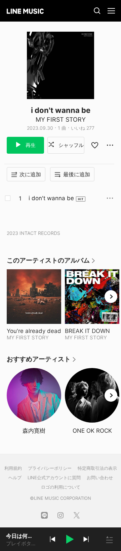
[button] (69, 540)
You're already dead (34, 331)
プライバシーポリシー (50, 468)
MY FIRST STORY (61, 119)
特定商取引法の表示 (97, 468)
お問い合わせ (100, 477)
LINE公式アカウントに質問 (54, 477)
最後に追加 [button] (76, 174)
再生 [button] (30, 145)
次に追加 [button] (30, 174)
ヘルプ (15, 477)
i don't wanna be (51, 198)
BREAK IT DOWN (92, 331)
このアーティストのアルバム (51, 262)
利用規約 (13, 468)
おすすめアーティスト (42, 361)
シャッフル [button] (70, 145)
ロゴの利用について (60, 487)
